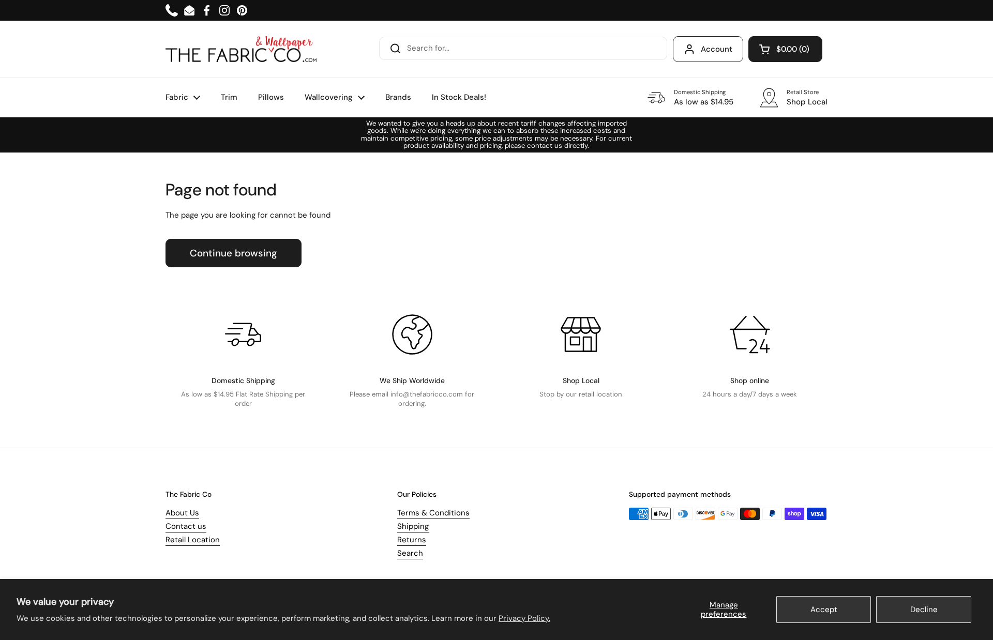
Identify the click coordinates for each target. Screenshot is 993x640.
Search (410, 553)
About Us (182, 513)
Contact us (186, 526)
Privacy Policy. (524, 618)
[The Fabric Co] (241, 49)
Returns (411, 540)
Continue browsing (233, 253)
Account (716, 49)
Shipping (413, 526)
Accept (823, 609)
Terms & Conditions (433, 513)
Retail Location (193, 540)
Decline (924, 609)
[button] (785, 49)
